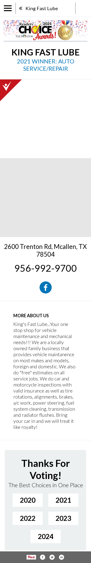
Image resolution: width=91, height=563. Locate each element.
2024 (45, 536)
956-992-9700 (45, 268)
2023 (63, 518)
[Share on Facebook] (42, 557)
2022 (27, 518)
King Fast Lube (41, 8)
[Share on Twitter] (52, 557)
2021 (63, 500)
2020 (27, 500)
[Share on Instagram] (61, 557)
